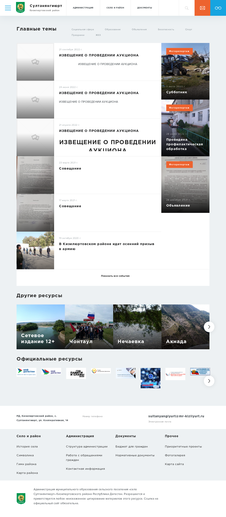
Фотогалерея (175, 455)
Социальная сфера (83, 29)
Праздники (78, 35)
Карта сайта (174, 464)
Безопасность (166, 29)
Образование (113, 29)
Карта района (27, 473)
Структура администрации (87, 446)
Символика (25, 455)
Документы (144, 8)
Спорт (188, 29)
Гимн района (27, 464)
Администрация (83, 8)
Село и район (115, 8)
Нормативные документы (135, 455)
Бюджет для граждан (131, 446)
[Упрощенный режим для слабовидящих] (218, 8)
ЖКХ (98, 35)
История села (27, 446)
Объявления (139, 29)
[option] (41, 326)
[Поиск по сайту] (187, 8)
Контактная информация (85, 469)
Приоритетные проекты (183, 446)
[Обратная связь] (202, 8)
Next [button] (209, 327)
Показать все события (115, 275)
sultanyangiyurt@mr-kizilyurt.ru (176, 416)
